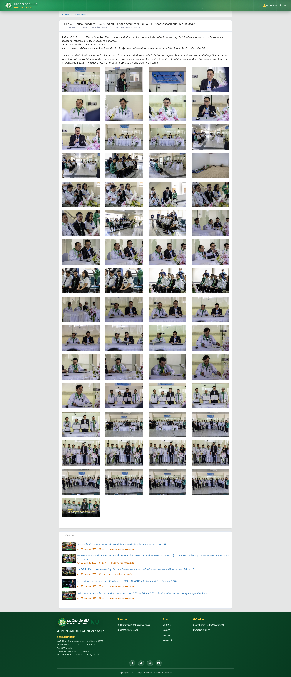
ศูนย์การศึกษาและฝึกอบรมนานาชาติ (208, 624)
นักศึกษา (167, 624)
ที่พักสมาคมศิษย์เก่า (201, 630)
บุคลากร (166, 630)
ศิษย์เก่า (166, 635)
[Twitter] (141, 663)
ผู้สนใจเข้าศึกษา (169, 640)
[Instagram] (150, 663)
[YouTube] (159, 663)
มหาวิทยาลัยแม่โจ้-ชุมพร (127, 630)
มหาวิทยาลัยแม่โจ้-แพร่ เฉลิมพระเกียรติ (133, 624)
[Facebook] (132, 663)
